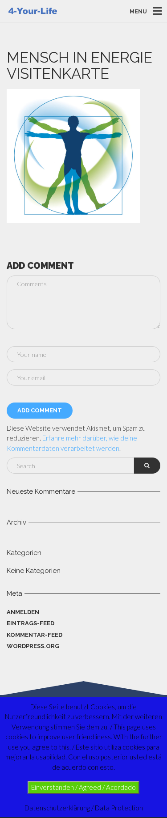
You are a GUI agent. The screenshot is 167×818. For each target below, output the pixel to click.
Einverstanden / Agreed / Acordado (83, 787)
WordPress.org (33, 646)
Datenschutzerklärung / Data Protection (83, 808)
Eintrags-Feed (30, 623)
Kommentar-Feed (34, 635)
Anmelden (23, 612)
